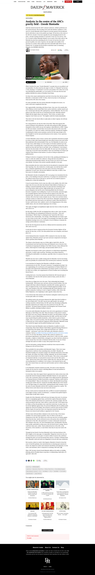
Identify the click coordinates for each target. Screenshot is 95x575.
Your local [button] (39, 1)
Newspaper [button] (49, 1)
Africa (51, 471)
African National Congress (60, 469)
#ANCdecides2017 (36, 466)
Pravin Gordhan (63, 471)
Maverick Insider (38, 547)
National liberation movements (32, 471)
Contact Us (55, 547)
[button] (60, 50)
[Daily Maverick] (47, 7)
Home (15, 1)
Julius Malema (45, 471)
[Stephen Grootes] (28, 50)
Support (67, 1)
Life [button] (44, 1)
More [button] (55, 1)
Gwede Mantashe (29, 473)
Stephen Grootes (35, 49)
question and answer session (60, 333)
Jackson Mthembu (37, 473)
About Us (48, 547)
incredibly (38, 333)
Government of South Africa (38, 469)
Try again (29, 538)
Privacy (45, 566)
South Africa (28, 466)
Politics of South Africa (49, 469)
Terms (50, 566)
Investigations (21, 1)
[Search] (63, 1)
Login (77, 1)
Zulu (40, 471)
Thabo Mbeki (56, 471)
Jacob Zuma (28, 469)
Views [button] (33, 1)
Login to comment (47, 530)
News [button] (28, 1)
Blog (62, 547)
